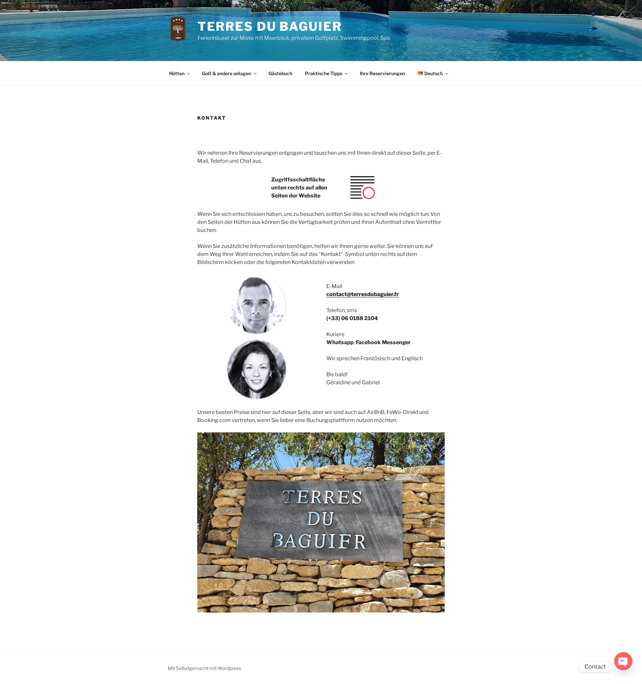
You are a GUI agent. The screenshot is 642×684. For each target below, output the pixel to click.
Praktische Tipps (323, 73)
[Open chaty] (623, 667)
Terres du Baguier (270, 26)
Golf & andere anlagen (226, 73)
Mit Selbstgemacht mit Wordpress (204, 668)
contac (335, 294)
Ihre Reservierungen (382, 73)
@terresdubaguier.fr (373, 294)
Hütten (177, 73)
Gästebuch (280, 73)
